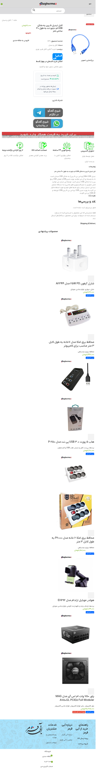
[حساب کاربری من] (5, 3)
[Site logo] (48, 3)
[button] (64, 42)
